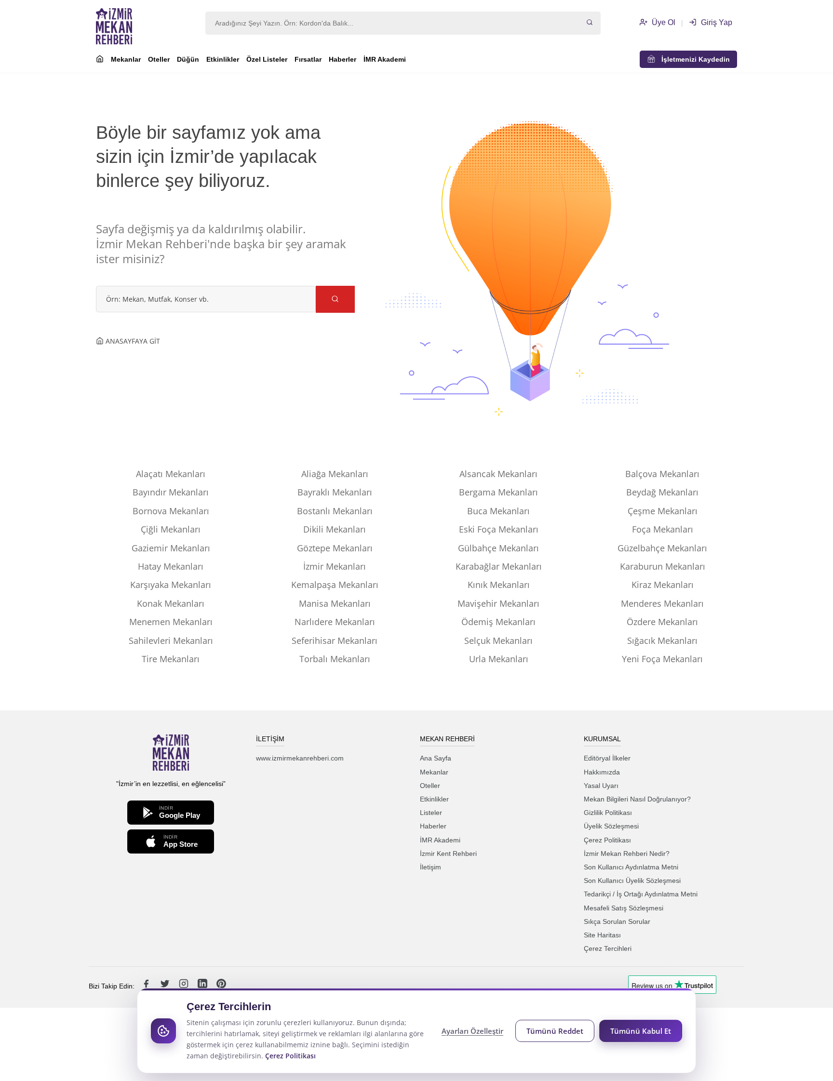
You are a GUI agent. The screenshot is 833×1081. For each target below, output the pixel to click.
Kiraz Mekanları (662, 584)
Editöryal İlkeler (607, 758)
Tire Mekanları (171, 659)
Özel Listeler (266, 59)
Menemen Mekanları (171, 621)
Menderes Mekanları (662, 603)
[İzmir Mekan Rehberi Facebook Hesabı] (147, 986)
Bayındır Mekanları (171, 492)
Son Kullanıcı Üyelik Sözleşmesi (632, 880)
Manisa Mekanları (335, 603)
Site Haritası (602, 935)
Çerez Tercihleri (607, 948)
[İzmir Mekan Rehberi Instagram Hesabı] (184, 986)
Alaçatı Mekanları (170, 474)
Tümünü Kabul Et (640, 1031)
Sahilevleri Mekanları (171, 640)
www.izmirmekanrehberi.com (300, 758)
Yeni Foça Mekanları (662, 659)
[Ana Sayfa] (100, 60)
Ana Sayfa (435, 758)
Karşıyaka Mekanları (170, 584)
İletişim (430, 867)
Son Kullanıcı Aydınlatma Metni (631, 867)
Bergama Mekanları (498, 492)
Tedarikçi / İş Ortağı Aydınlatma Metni (641, 894)
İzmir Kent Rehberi (448, 853)
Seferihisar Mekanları (334, 640)
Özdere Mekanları (662, 621)
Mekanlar (126, 59)
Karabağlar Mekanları (499, 566)
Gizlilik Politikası (608, 812)
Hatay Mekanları (170, 566)
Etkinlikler (222, 59)
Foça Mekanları (662, 529)
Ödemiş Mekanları (498, 621)
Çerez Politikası (607, 840)
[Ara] (589, 23)
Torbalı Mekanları (334, 659)
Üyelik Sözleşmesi (611, 826)
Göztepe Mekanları (335, 548)
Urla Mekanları (498, 659)
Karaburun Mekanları (662, 566)
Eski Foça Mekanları (498, 529)
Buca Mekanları (498, 511)
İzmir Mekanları (334, 566)
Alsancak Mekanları (498, 474)
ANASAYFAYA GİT (132, 341)
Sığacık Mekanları (662, 640)
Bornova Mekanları (171, 511)
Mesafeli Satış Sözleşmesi (623, 908)
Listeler (431, 812)
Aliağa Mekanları (334, 474)
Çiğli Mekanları (171, 529)
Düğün (188, 59)
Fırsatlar (308, 59)
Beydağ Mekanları (662, 492)
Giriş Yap (715, 22)
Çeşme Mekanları (663, 511)
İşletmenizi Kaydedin (693, 59)
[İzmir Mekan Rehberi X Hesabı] (166, 986)
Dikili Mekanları (334, 529)
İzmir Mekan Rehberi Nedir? (627, 853)
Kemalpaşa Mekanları (334, 584)
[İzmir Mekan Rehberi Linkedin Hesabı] (203, 986)
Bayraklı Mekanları (334, 492)
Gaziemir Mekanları (171, 548)
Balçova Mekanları (662, 474)
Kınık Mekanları (499, 584)
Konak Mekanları (170, 603)
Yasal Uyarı (601, 785)
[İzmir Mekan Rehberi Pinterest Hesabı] (221, 986)
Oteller (159, 59)
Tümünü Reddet (554, 1031)
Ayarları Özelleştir (472, 1031)
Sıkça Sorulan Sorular (617, 921)
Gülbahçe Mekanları (498, 548)
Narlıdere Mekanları (335, 621)
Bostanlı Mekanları (335, 511)
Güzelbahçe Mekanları (662, 548)
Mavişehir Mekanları (498, 603)
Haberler (342, 59)
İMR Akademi (384, 59)
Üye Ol (662, 22)
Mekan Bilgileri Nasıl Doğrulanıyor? (637, 799)
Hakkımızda (602, 772)
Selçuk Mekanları (498, 640)
